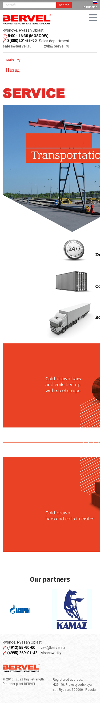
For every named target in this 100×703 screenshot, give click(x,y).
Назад (13, 70)
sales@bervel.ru (17, 46)
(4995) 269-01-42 (22, 653)
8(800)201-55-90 (22, 40)
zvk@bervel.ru (56, 46)
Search (64, 5)
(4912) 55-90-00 (21, 647)
